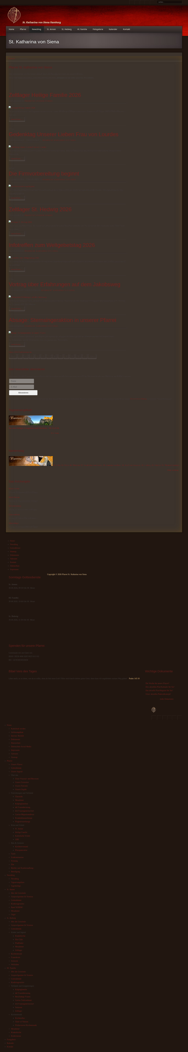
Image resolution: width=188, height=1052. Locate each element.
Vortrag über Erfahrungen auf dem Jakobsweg (64, 284)
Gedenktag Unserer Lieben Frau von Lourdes (63, 134)
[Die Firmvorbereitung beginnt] (21, 186)
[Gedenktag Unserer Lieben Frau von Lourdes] (27, 147)
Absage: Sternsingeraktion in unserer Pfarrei (62, 320)
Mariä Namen (14, 497)
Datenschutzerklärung (138, 399)
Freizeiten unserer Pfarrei (39, 101)
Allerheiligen (14, 523)
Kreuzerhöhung (15, 506)
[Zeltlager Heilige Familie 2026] (22, 108)
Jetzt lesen (55, 433)
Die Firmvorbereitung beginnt (44, 174)
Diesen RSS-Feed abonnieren (20, 352)
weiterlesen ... (17, 119)
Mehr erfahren (172, 470)
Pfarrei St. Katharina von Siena (59, 140)
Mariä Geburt (14, 489)
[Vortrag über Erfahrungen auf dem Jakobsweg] (28, 297)
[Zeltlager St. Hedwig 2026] (20, 222)
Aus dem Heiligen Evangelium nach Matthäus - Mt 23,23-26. (34, 428)
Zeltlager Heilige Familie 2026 (45, 95)
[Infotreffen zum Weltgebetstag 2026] (24, 258)
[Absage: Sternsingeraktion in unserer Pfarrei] (27, 333)
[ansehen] (31, 465)
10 (78, 356)
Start (13, 356)
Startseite (11, 58)
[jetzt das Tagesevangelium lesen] (31, 425)
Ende (92, 356)
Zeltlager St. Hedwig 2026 (40, 209)
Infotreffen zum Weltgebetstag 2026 (52, 245)
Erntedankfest (14, 515)
